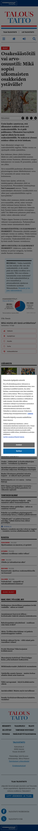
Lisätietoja (30, 414)
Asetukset (19, 445)
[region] (19, 415)
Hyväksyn (19, 451)
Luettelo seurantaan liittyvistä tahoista (13, 437)
